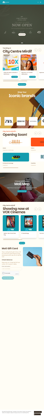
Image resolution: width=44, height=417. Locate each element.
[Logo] (6, 2)
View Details (14, 76)
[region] (22, 24)
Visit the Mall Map (22, 191)
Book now (22, 243)
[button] (37, 414)
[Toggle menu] (40, 2)
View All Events (22, 84)
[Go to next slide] (39, 50)
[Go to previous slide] (35, 50)
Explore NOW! (22, 34)
